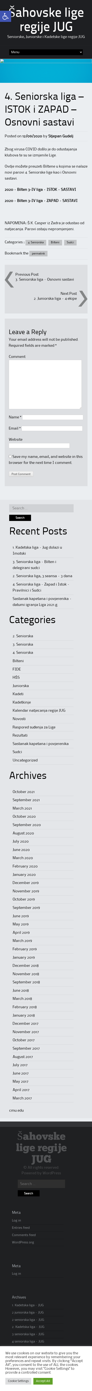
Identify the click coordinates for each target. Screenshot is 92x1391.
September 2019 (26, 908)
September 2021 (26, 800)
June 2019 (21, 916)
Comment (17, 357)
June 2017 (21, 1073)
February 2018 (25, 1007)
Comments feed (24, 1235)
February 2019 (25, 949)
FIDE (17, 669)
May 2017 (20, 1081)
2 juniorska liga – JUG (28, 1312)
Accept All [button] (43, 1381)
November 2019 (26, 891)
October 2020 (24, 816)
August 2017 (23, 1057)
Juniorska (21, 686)
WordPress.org (23, 1242)
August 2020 (23, 833)
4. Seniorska (36, 242)
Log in (16, 1220)
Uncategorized (25, 760)
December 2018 (26, 965)
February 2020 (25, 866)
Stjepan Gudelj (60, 136)
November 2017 (26, 1032)
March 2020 (23, 858)
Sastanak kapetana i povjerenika (41, 744)
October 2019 (24, 899)
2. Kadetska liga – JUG (28, 1327)
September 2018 (26, 982)
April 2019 (21, 932)
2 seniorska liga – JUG (28, 1319)
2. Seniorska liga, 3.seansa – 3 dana (42, 576)
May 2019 (21, 924)
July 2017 (20, 1065)
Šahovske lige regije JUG (41, 1148)
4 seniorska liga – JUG (28, 1341)
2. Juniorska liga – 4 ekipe (55, 298)
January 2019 (24, 957)
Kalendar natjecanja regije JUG (39, 710)
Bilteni (55, 242)
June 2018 (21, 990)
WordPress (52, 1173)
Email (15, 428)
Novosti (19, 719)
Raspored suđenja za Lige (34, 727)
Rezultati (20, 735)
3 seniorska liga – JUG (28, 1334)
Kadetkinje (22, 702)
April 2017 (21, 1090)
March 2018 (22, 998)
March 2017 (22, 1098)
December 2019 (26, 883)
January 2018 (24, 1015)
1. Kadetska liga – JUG (28, 1305)
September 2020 (27, 825)
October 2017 (24, 1040)
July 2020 (21, 841)
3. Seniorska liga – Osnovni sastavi (44, 279)
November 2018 (26, 974)
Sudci (70, 242)
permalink (38, 253)
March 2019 (22, 941)
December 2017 (26, 1023)
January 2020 (24, 874)
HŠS (16, 677)
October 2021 (24, 792)
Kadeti (18, 694)
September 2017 (26, 1048)
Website (15, 439)
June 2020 (21, 850)
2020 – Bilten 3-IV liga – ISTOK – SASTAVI (40, 189)
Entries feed (21, 1227)
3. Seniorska (23, 644)
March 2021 (22, 808)
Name (15, 417)
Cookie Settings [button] (18, 1381)
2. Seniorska (23, 636)
